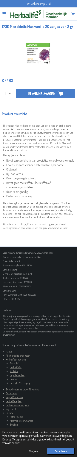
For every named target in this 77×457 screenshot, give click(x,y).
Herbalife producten (16, 359)
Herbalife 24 (15, 367)
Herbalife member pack (17, 405)
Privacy (9, 412)
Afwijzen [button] (33, 451)
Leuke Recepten (13, 401)
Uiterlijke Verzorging (20, 382)
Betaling (14, 424)
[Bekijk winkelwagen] (73, 13)
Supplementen (17, 375)
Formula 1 (14, 363)
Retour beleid (16, 416)
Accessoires (11, 393)
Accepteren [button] (61, 451)
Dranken (14, 379)
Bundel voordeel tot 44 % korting (22, 389)
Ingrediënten (12, 409)
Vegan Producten (14, 397)
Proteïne (14, 371)
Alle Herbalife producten (18, 355)
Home (9, 351)
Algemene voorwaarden (21, 420)
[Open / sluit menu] (4, 13)
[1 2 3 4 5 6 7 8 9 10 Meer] (8, 93)
